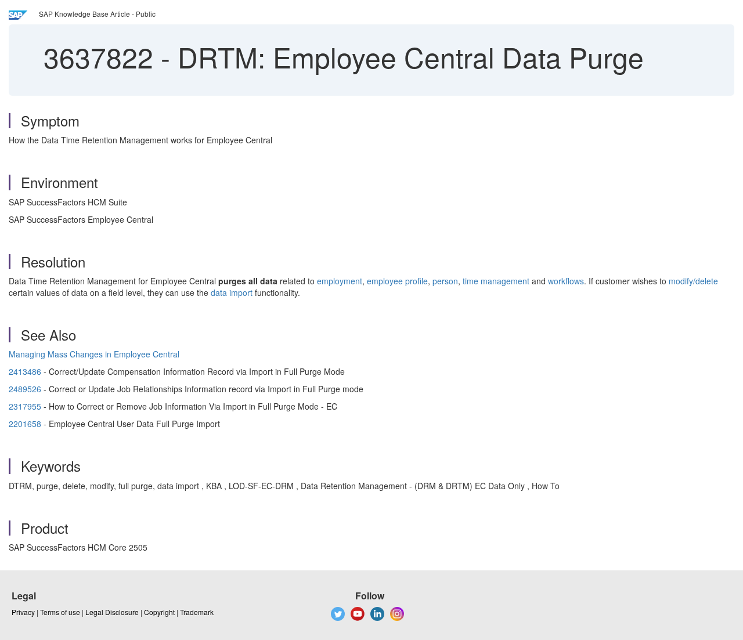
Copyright (159, 612)
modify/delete (693, 281)
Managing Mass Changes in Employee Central (94, 354)
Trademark (197, 612)
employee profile (397, 281)
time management (496, 281)
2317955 (25, 406)
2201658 (25, 423)
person (445, 281)
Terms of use (60, 612)
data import (232, 292)
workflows (566, 281)
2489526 (25, 389)
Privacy (23, 612)
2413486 (25, 371)
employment (339, 281)
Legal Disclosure (112, 612)
